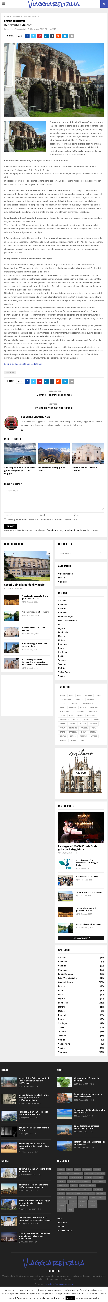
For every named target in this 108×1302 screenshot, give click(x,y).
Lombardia (63, 632)
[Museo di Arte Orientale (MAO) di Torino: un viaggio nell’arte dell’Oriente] (9, 1082)
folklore (94, 707)
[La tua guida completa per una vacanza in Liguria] (64, 1098)
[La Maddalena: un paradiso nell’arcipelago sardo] (64, 1130)
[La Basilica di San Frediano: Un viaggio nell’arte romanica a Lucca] (9, 1221)
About (59, 1219)
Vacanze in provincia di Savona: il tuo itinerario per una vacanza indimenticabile (35, 662)
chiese (98, 695)
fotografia (64, 711)
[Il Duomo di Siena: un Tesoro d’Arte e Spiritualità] (9, 1173)
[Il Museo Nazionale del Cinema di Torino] (9, 1131)
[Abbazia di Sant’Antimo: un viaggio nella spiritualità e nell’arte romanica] (9, 1204)
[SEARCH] (101, 553)
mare (71, 716)
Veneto (61, 676)
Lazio (60, 624)
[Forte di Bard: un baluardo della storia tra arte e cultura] (9, 1116)
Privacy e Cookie (64, 1231)
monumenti (64, 720)
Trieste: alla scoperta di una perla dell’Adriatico (35, 597)
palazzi (83, 724)
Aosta (62, 695)
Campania (8, 21)
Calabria (62, 608)
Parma (62, 728)
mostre (87, 720)
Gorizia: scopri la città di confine (84, 469)
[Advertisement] (27, 695)
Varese (94, 736)
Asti (79, 695)
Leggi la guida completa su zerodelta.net (22, 364)
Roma (94, 728)
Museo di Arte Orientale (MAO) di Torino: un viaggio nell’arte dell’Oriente (34, 1080)
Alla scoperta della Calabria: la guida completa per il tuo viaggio (19, 471)
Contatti (60, 1226)
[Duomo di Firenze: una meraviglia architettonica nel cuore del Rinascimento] (9, 1237)
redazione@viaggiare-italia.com (59, 1284)
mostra (76, 720)
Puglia (61, 648)
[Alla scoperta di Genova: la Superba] (64, 1082)
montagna (91, 716)
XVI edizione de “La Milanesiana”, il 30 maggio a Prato (87, 862)
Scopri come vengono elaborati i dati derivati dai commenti (73, 530)
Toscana (62, 660)
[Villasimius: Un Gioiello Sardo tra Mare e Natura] (64, 1114)
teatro (63, 736)
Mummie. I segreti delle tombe (54, 395)
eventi (62, 707)
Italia (60, 990)
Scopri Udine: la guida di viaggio (24, 584)
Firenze (83, 707)
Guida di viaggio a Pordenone (35, 611)
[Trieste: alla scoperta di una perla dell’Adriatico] (11, 600)
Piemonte (62, 644)
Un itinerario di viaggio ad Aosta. (51, 469)
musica (63, 724)
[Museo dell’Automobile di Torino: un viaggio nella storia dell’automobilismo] (9, 1099)
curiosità (74, 703)
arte (71, 695)
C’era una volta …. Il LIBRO (87, 876)
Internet (61, 578)
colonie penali (65, 699)
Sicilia (61, 656)
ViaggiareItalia (54, 3)
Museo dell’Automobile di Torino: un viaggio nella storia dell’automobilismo (34, 1097)
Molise (61, 640)
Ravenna (84, 728)
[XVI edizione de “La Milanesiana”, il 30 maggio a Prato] (65, 864)
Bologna (88, 695)
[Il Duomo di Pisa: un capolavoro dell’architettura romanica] (9, 1188)
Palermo (93, 724)
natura (73, 724)
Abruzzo (62, 601)
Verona (73, 740)
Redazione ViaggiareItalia (16, 29)
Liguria (61, 628)
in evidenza (93, 711)
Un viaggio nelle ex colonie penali (54, 408)
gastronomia (79, 711)
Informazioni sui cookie (87, 1298)
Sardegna (62, 652)
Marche (61, 636)
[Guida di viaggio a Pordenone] (11, 616)
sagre (62, 732)
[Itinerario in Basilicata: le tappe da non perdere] (64, 1146)
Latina (62, 716)
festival (72, 707)
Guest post (62, 1222)
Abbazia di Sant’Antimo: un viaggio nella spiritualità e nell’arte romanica (34, 1203)
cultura (63, 703)
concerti (79, 699)
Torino (73, 736)
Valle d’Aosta (64, 672)
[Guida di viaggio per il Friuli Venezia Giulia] (11, 647)
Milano (80, 716)
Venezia (63, 740)
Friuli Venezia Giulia (67, 620)
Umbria (61, 668)
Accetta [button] (70, 1298)
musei (96, 720)
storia (93, 732)
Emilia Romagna (65, 616)
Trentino (62, 664)
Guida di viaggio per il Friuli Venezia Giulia (34, 645)
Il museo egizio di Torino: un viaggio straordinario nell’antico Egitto (34, 1146)
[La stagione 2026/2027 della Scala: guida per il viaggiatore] (81, 827)
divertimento (88, 703)
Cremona (90, 699)
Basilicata (62, 604)
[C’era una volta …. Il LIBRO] (65, 880)
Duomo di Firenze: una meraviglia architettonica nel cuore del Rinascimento (34, 1236)
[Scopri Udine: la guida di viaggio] (27, 566)
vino (82, 740)
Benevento (10, 372)
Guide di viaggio (19, 21)
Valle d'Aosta (64, 1044)
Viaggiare (62, 582)
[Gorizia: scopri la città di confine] (11, 632)
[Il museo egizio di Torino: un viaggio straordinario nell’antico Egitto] (9, 1147)
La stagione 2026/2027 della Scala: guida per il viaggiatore (78, 848)
